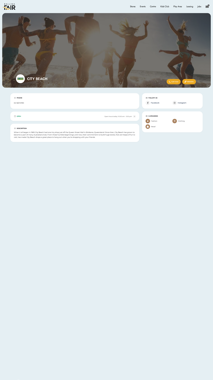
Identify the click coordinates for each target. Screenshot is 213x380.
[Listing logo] (20, 78)
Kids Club (164, 6)
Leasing (189, 6)
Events (143, 6)
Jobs (199, 6)
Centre (153, 6)
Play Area (177, 6)
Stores (132, 6)
